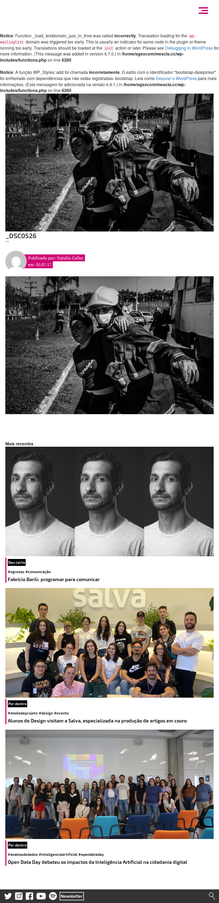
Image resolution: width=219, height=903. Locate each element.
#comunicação (38, 571)
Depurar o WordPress (176, 78)
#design (46, 713)
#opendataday (91, 854)
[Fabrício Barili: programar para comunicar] (109, 501)
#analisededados (23, 854)
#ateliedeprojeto (23, 713)
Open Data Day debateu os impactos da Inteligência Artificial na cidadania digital (98, 862)
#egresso (16, 571)
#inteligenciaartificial (58, 854)
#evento (61, 713)
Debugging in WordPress (189, 48)
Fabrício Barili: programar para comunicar (54, 579)
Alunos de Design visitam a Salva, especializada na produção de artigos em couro (98, 721)
